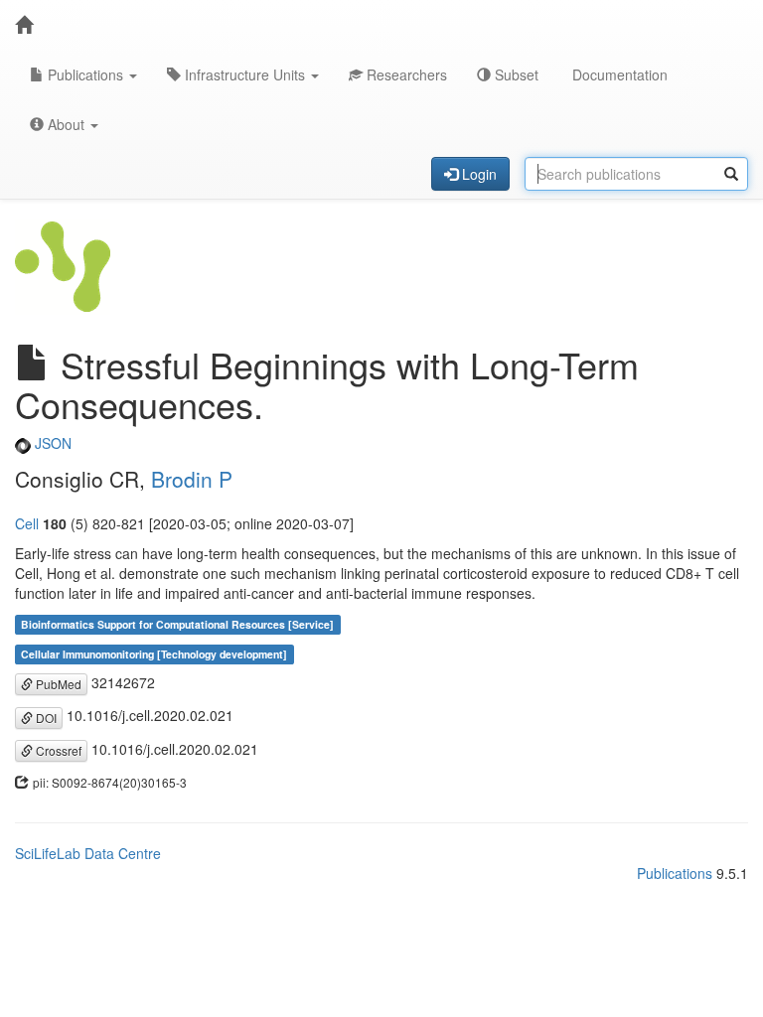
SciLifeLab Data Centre (88, 853)
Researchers (405, 74)
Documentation (618, 74)
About (66, 124)
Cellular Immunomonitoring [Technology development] (154, 654)
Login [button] (477, 174)
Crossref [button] (57, 750)
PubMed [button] (57, 683)
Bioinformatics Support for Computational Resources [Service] (177, 624)
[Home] (24, 25)
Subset (514, 74)
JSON (51, 443)
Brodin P (191, 479)
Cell (27, 523)
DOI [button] (45, 717)
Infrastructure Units (245, 74)
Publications (85, 74)
